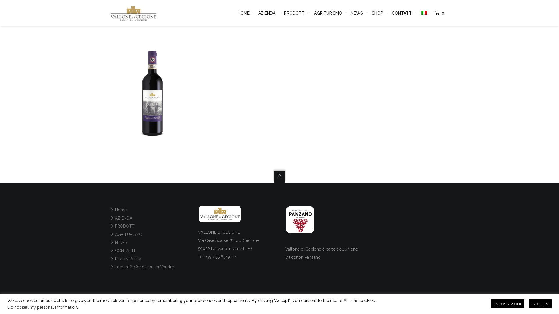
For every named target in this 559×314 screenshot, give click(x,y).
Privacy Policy (128, 258)
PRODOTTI (125, 226)
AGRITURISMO (128, 234)
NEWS (121, 242)
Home (121, 210)
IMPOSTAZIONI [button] (508, 304)
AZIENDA (123, 218)
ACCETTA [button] (540, 304)
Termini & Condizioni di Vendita (144, 267)
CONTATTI (125, 250)
